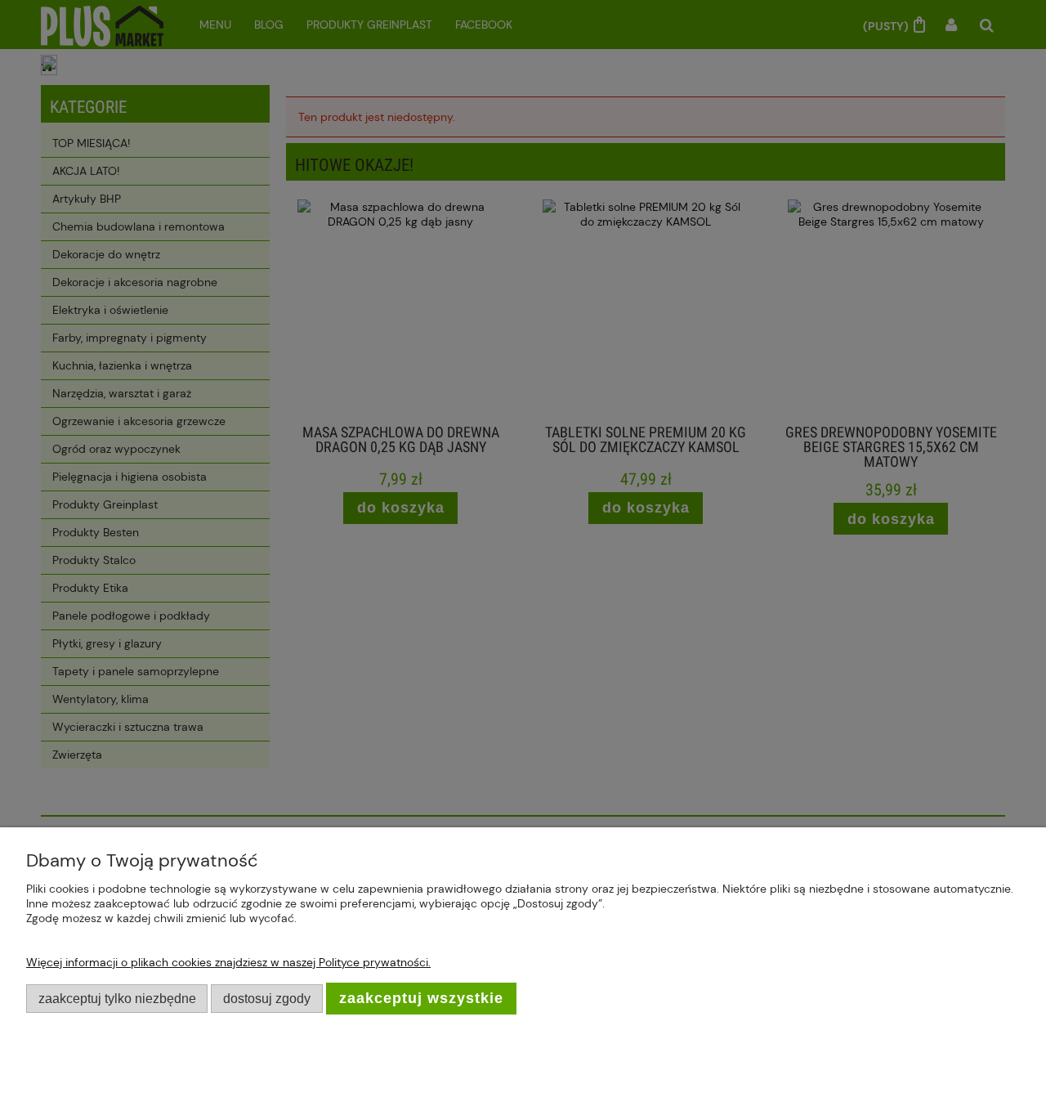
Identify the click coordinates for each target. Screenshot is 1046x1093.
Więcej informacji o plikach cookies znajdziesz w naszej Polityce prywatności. (228, 962)
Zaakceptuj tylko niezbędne (117, 998)
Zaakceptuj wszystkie (421, 998)
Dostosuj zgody (267, 998)
